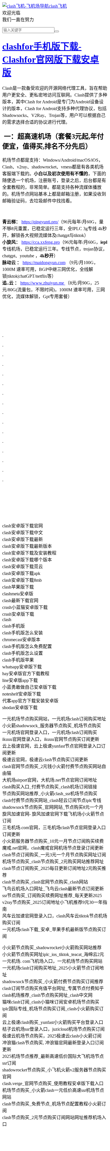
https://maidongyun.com (44, 262)
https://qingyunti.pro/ (39, 221)
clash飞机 (58, 6)
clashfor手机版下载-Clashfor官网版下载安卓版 (50, 59)
